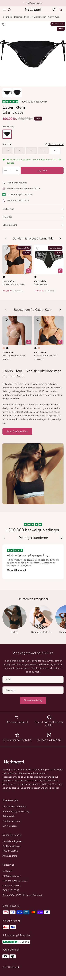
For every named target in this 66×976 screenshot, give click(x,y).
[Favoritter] (54, 9)
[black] (7, 134)
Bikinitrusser (40, 16)
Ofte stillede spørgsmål (14, 806)
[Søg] (11, 9)
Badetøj (18, 16)
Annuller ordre (9, 855)
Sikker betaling (9, 224)
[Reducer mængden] (5, 170)
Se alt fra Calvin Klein (17, 431)
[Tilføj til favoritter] (3, 24)
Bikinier (27, 16)
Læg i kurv (42, 170)
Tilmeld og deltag (33, 700)
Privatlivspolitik (10, 850)
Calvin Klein (54, 16)
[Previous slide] (4, 538)
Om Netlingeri (9, 825)
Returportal (8, 816)
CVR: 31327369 (10, 890)
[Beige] (3, 348)
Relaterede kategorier (33, 599)
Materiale (7, 216)
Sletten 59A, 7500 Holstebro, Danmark (22, 895)
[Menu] (4, 10)
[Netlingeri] (33, 10)
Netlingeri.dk (14, 967)
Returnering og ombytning (15, 811)
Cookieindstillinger (11, 846)
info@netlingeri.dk (11, 875)
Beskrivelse (8, 208)
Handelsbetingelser (12, 841)
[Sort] (3, 277)
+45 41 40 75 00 (11, 885)
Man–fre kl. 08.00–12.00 (14, 880)
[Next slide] (62, 538)
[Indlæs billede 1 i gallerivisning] (33, 53)
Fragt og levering (11, 821)
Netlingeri (7, 871)
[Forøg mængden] (17, 170)
